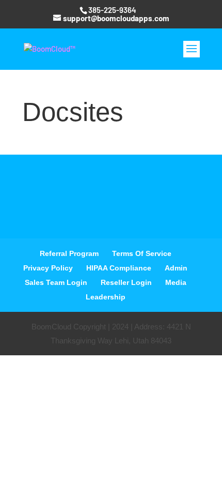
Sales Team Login (56, 282)
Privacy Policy (48, 268)
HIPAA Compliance (118, 268)
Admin (176, 268)
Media (175, 282)
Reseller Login (126, 282)
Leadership (105, 297)
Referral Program (69, 253)
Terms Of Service (141, 253)
